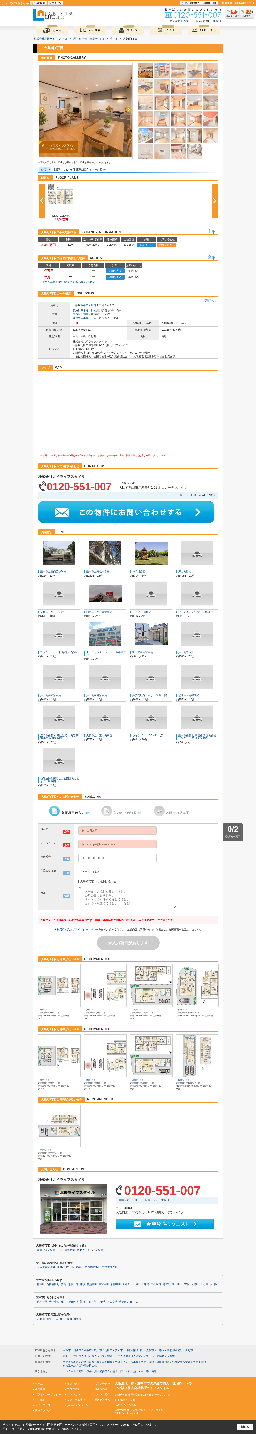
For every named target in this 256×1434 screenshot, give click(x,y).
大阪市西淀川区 (46, 1267)
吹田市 (70, 1267)
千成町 (136, 1284)
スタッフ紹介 (102, 1394)
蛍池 (102, 1301)
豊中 (96, 1301)
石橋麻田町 (52, 1284)
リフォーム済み (76, 1399)
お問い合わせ (167, 244)
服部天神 (73, 1301)
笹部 (128, 1371)
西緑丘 (126, 1284)
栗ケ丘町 (156, 1284)
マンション (73, 1394)
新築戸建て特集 (46, 1250)
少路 (136, 1301)
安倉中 (171, 1356)
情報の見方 (210, 300)
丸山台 (150, 1356)
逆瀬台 (140, 1356)
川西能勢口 (100, 1371)
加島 (85, 314)
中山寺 (145, 1371)
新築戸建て (73, 1383)
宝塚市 (67, 1350)
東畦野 (160, 1356)
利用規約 (62, 929)
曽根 (82, 1301)
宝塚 (73, 1371)
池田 (135, 1371)
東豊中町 (104, 1284)
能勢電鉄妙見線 (90, 1361)
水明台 (67, 1356)
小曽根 (185, 1284)
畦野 (81, 1371)
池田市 (61, 1267)
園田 (69, 1319)
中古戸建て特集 (66, 1250)
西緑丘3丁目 (183, 1009)
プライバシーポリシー (85, 929)
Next (129, 109)
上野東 (204, 1284)
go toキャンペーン (77, 1405)
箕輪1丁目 (90, 1009)
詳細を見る (146, 244)
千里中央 (54, 1301)
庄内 (63, 1301)
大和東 (101, 1356)
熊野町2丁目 (183, 1080)
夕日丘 (214, 1284)
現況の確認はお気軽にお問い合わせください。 (69, 282)
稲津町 (41, 1284)
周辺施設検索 (102, 1399)
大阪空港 (112, 1301)
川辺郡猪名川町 (134, 1350)
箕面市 (79, 1267)
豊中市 (84, 305)
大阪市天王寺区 (155, 1350)
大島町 (92, 305)
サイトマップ (43, 1405)
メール (86, 871)
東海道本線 (69, 1365)
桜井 (89, 1371)
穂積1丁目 (44, 1009)
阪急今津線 (147, 1361)
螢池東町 (92, 1284)
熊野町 (167, 1284)
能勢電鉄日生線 (88, 1365)
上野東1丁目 (137, 1009)
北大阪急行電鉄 (181, 1361)
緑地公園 (42, 1301)
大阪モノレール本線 (126, 1361)
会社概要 (40, 1389)
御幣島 (77, 1319)
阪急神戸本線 (80, 310)
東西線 (77, 314)
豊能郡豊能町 (93, 1267)
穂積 (82, 1284)
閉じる (245, 1426)
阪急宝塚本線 (80, 317)
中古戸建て (73, 1389)
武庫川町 (128, 1356)
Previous (42, 109)
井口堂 (77, 1356)
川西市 (77, 1350)
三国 (93, 317)
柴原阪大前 (125, 1301)
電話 (96, 871)
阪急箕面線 (163, 1361)
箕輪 (63, 1284)
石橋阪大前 (116, 1371)
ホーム (39, 1383)
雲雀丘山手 (113, 1356)
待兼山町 (73, 1284)
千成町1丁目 (45, 1150)
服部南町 (116, 1284)
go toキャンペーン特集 (90, 1250)
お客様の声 (100, 1389)
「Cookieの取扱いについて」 (41, 1429)
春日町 (176, 1284)
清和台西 (89, 1356)
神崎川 (95, 310)
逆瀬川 (155, 1371)
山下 (65, 1371)
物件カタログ (43, 1410)
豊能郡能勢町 (110, 1267)
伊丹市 (189, 1350)
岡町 (89, 1301)
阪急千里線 (199, 1361)
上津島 (145, 1284)
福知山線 (107, 1361)
